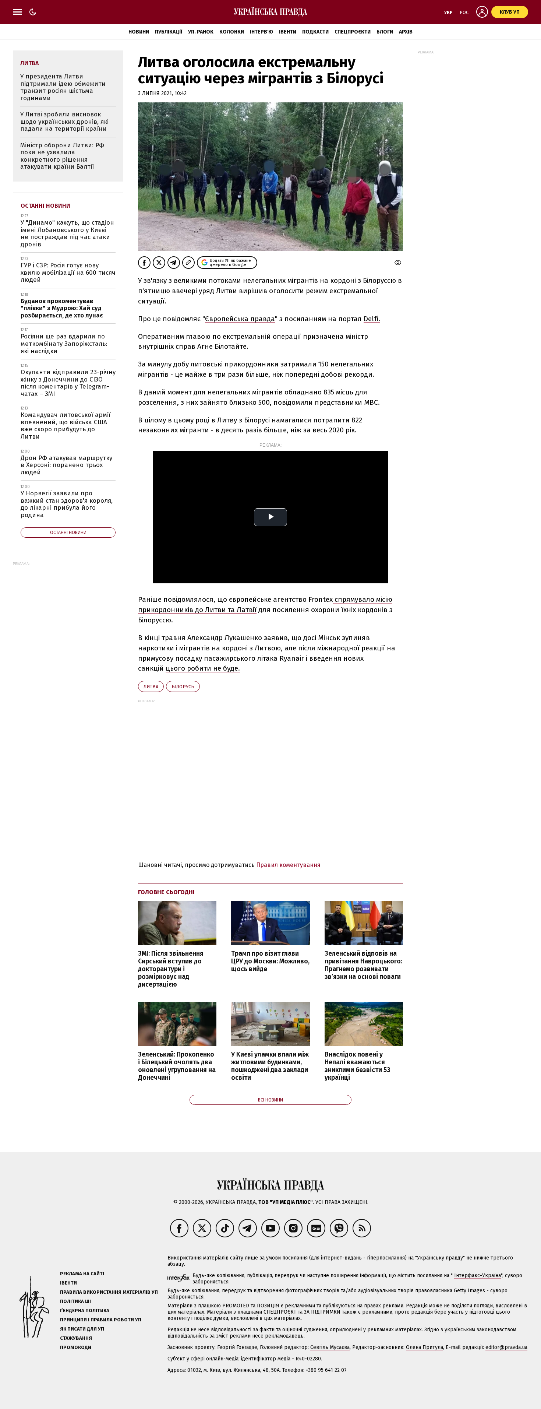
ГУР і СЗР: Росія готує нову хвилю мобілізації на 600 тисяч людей (68, 272)
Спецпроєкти (353, 32)
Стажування (76, 1338)
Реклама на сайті (82, 1273)
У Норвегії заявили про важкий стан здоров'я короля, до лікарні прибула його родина (67, 504)
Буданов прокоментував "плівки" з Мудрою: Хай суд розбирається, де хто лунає (62, 308)
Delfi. (372, 319)
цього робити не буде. (203, 668)
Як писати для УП (82, 1329)
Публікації (168, 32)
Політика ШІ (75, 1301)
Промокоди (75, 1347)
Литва (151, 686)
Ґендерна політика (84, 1310)
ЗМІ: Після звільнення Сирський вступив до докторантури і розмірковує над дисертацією (171, 969)
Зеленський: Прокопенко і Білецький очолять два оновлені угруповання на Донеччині (177, 1066)
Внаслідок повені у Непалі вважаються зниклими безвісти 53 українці (357, 1066)
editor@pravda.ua (506, 1347)
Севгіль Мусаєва (330, 1347)
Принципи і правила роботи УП (100, 1319)
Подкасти (315, 32)
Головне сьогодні (166, 892)
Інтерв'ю (261, 32)
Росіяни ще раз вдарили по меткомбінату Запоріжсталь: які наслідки (64, 344)
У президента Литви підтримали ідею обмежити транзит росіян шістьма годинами (63, 87)
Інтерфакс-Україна (477, 1275)
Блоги (384, 32)
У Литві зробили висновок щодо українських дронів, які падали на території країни (64, 121)
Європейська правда (240, 319)
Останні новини (45, 205)
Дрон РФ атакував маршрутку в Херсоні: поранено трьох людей (66, 465)
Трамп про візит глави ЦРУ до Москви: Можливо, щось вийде (270, 961)
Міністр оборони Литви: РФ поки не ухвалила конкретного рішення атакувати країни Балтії (62, 156)
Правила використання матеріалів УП (109, 1292)
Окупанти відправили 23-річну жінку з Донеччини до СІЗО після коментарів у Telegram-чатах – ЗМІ (68, 383)
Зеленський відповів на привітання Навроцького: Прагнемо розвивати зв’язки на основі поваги (363, 965)
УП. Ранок (200, 32)
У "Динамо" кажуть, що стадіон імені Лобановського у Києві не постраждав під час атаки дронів (67, 233)
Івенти (287, 32)
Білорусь (183, 686)
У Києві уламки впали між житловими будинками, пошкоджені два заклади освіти (270, 1066)
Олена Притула (424, 1347)
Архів (406, 32)
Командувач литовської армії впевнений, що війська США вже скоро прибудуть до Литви (65, 425)
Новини (138, 32)
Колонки (231, 32)
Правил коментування (288, 864)
